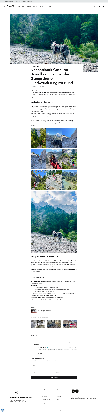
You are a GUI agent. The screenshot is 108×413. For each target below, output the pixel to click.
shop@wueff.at (21, 400)
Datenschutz (58, 396)
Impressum (58, 393)
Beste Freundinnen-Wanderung (69, 330)
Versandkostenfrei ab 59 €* (10, 1)
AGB (57, 389)
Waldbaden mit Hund (51, 330)
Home (19, 6)
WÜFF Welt (35, 6)
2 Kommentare (42, 86)
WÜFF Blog (28, 6)
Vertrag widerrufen (45, 403)
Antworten (36, 344)
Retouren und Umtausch (46, 399)
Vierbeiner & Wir (42, 6)
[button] (3, 410)
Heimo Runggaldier (42, 347)
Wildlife (37, 66)
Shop (23, 6)
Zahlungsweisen (44, 393)
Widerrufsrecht (44, 396)
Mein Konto (96, 410)
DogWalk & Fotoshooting (35, 330)
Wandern (34, 66)
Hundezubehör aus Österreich (20, 401)
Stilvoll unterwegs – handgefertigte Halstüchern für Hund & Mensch (44, 311)
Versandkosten (44, 389)
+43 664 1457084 (13, 400)
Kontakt (49, 6)
